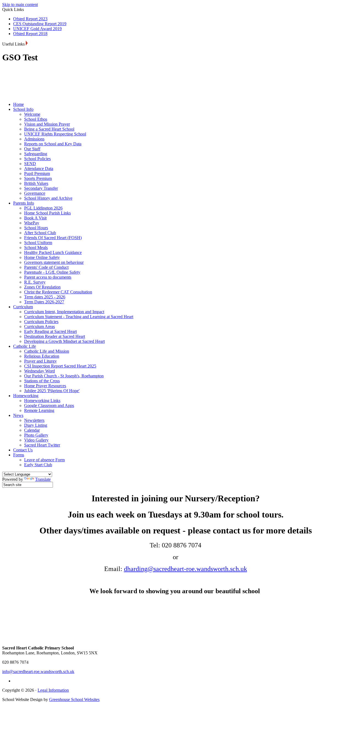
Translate (43, 479)
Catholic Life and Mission (46, 351)
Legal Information (53, 690)
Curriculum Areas (39, 326)
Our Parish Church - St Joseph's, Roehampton (64, 376)
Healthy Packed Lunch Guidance (53, 252)
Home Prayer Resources (45, 385)
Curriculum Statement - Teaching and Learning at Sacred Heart (78, 316)
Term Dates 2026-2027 (44, 301)
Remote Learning (39, 410)
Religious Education (41, 356)
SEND (30, 163)
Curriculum (23, 306)
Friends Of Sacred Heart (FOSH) (53, 237)
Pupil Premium (37, 173)
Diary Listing (35, 425)
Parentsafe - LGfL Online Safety (52, 272)
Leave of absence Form (44, 459)
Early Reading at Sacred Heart (50, 331)
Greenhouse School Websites (74, 699)
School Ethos (35, 119)
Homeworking (25, 395)
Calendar (32, 430)
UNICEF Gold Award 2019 (37, 28)
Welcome (32, 114)
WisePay (31, 222)
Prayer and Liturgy (40, 361)
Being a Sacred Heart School (49, 129)
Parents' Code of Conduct (46, 267)
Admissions (34, 139)
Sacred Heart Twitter (42, 445)
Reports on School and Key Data (52, 144)
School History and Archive (48, 198)
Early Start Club (38, 464)
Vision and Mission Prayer (47, 124)
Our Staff (32, 148)
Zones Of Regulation (42, 287)
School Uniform (38, 242)
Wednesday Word (39, 371)
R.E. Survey (35, 282)
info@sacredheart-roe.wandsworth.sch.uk (38, 671)
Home (18, 104)
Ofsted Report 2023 (30, 18)
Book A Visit (35, 218)
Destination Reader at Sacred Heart (54, 336)
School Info (23, 109)
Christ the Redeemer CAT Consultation (58, 292)
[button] (27, 43)
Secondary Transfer (41, 188)
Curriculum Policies (41, 321)
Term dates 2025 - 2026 (44, 297)
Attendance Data (38, 168)
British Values (36, 183)
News (18, 415)
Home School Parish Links (47, 213)
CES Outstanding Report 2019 (39, 23)
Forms (18, 455)
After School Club (40, 232)
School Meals (36, 247)
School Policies (37, 158)
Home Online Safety (42, 257)
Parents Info (23, 203)
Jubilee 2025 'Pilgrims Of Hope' (52, 390)
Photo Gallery (36, 435)
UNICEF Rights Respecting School (55, 134)
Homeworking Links (42, 400)
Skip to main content (20, 4)
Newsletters (34, 420)
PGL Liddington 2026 (43, 208)
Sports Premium (38, 178)
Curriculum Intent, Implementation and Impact (64, 311)
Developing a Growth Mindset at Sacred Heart (64, 341)
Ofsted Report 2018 (30, 33)
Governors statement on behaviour (54, 262)
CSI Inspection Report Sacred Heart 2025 (60, 366)
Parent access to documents (47, 277)
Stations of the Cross (42, 380)
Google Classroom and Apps (49, 405)
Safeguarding (35, 153)
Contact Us (23, 450)
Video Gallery (36, 440)
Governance (34, 193)
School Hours (36, 227)
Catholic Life (24, 346)
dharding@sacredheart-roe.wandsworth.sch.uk (185, 568)
